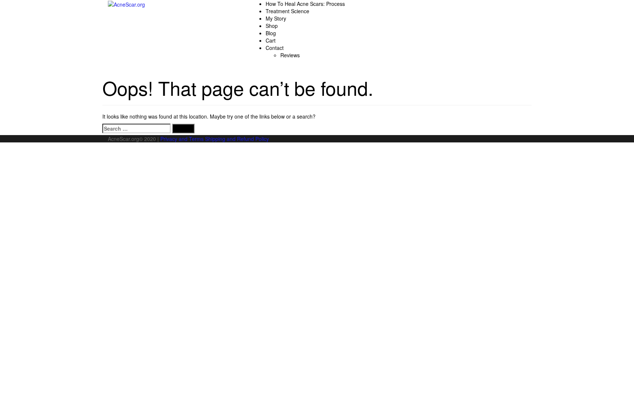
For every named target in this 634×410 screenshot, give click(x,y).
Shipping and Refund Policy (237, 138)
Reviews (290, 55)
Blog (271, 33)
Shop (272, 25)
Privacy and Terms (182, 138)
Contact (275, 47)
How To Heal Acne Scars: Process (305, 3)
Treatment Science (287, 11)
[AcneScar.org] (126, 3)
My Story (276, 18)
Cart (271, 40)
